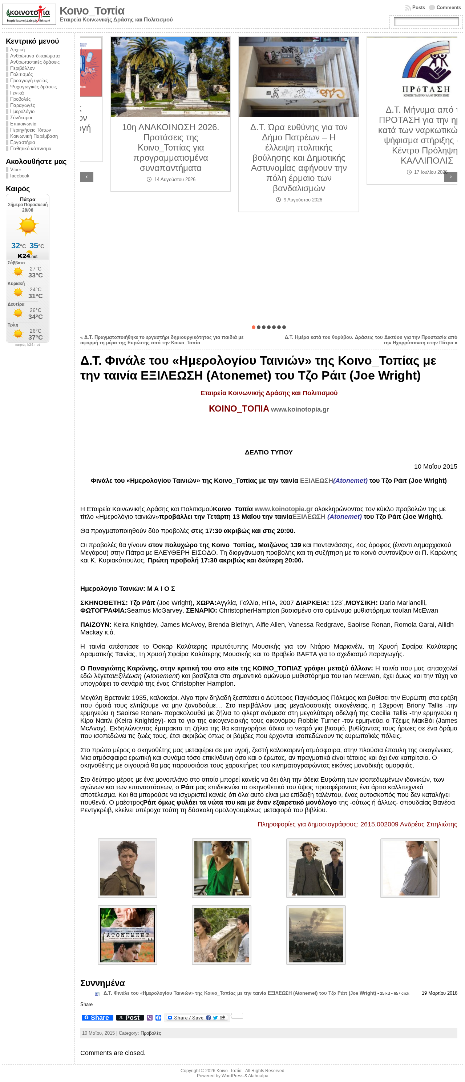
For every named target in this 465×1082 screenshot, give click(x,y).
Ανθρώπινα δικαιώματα (35, 56)
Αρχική (17, 49)
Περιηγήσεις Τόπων (30, 130)
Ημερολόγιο (22, 111)
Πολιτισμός (21, 74)
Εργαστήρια (22, 142)
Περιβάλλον (22, 68)
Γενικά (17, 93)
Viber (15, 169)
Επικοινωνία (23, 124)
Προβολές (20, 99)
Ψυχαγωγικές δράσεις (33, 86)
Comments (449, 7)
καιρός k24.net (27, 344)
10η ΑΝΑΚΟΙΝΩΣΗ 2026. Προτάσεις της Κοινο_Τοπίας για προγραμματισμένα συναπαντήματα (141, 147)
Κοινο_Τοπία (92, 10)
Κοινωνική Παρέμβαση (34, 136)
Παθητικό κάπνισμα (31, 148)
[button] (253, 327)
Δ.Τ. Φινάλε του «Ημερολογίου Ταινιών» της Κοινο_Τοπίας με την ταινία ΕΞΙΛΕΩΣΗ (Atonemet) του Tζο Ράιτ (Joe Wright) (240, 993)
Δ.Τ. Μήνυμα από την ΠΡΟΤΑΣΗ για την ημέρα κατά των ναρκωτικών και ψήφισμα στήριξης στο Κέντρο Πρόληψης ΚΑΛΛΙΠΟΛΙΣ (397, 135)
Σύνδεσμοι (21, 117)
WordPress (232, 1075)
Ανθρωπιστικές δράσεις (35, 62)
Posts (418, 7)
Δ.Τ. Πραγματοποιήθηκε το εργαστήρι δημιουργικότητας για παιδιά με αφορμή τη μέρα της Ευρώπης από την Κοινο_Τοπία (161, 339)
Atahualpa (258, 1075)
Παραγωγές (22, 105)
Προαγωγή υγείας (29, 80)
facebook (19, 176)
